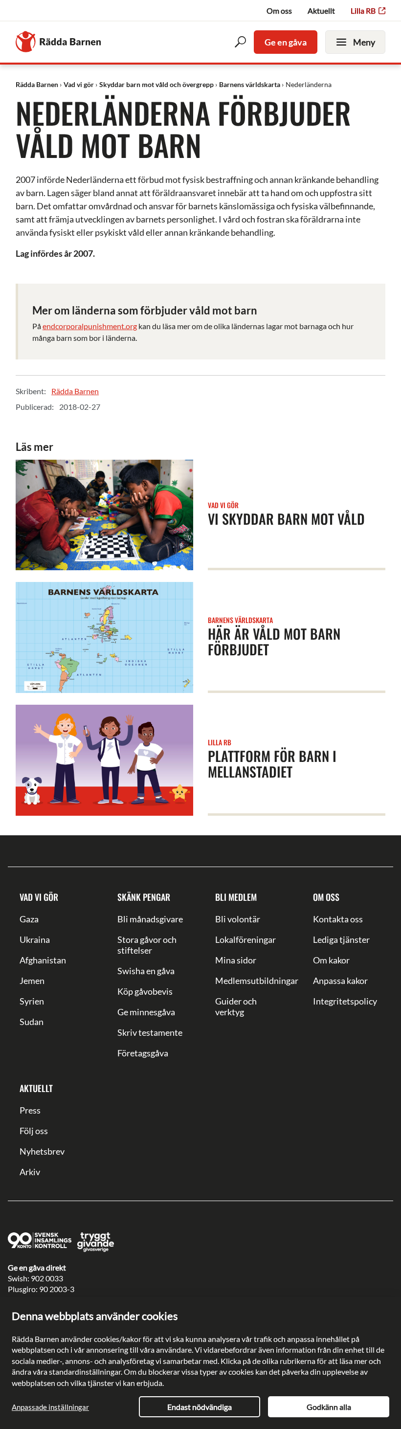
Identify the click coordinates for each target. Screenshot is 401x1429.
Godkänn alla (329, 1406)
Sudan (32, 1021)
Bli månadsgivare (150, 919)
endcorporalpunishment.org (90, 326)
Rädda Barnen (75, 391)
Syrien (32, 1001)
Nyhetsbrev (42, 1151)
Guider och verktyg (236, 1006)
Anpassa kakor (340, 980)
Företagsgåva (142, 1053)
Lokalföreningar (245, 939)
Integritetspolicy (345, 1001)
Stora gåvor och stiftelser (147, 945)
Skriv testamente (149, 1032)
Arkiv (30, 1171)
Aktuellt (321, 10)
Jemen (32, 980)
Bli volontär (237, 919)
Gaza (29, 919)
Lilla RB (363, 10)
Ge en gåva (286, 42)
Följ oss (34, 1130)
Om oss (279, 10)
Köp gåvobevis (145, 991)
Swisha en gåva (146, 970)
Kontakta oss (338, 919)
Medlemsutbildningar (249, 980)
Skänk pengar (143, 897)
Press (30, 1110)
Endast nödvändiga (199, 1406)
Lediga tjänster (341, 939)
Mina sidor (235, 960)
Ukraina (35, 939)
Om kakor (331, 960)
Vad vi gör (39, 897)
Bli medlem (236, 897)
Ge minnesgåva (146, 1011)
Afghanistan (43, 960)
